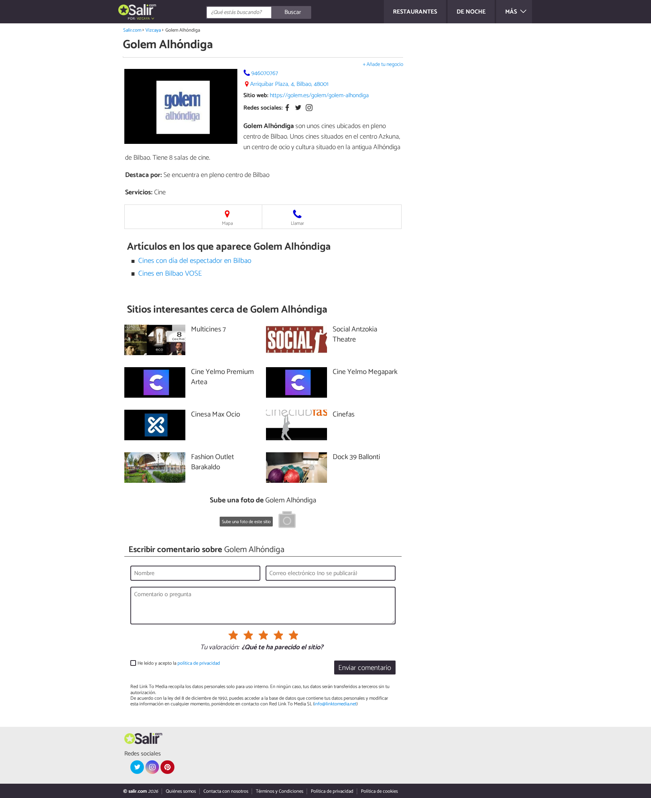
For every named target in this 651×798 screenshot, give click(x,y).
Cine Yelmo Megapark (365, 372)
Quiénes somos (181, 791)
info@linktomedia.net (335, 704)
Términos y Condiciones (279, 791)
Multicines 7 (208, 330)
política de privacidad (198, 663)
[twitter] (137, 767)
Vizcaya (153, 30)
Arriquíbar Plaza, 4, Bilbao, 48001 (289, 84)
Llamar (297, 223)
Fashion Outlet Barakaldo (212, 462)
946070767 (264, 73)
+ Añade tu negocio (383, 64)
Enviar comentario (364, 668)
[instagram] (152, 767)
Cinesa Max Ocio (215, 415)
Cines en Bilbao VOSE (170, 273)
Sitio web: (255, 95)
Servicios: (139, 192)
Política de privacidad (332, 791)
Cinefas (344, 415)
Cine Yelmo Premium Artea (222, 377)
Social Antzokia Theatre (355, 335)
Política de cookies (379, 791)
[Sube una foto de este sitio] (287, 521)
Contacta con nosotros (225, 791)
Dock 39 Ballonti (356, 457)
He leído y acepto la (179, 663)
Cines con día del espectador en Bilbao (194, 261)
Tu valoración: (219, 648)
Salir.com (132, 30)
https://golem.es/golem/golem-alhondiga (319, 95)
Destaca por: (143, 175)
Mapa (227, 223)
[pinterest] (167, 767)
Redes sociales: (263, 108)
